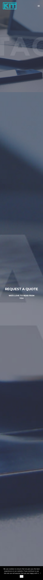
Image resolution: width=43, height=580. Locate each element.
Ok (21, 576)
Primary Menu (39, 6)
